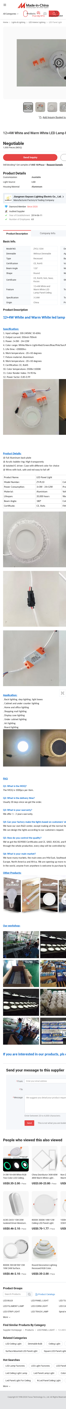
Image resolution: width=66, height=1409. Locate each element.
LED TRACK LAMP (39, 1311)
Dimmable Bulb (35, 1343)
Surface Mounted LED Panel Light (21, 1351)
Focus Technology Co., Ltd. (39, 1397)
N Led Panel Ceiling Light (49, 1380)
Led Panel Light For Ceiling (18, 1380)
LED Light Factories (40, 1365)
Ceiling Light (54, 1343)
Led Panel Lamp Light (44, 1373)
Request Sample (55, 164)
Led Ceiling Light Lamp (16, 1373)
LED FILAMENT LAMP (13, 1306)
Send (29, 1123)
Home (5, 22)
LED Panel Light (55, 22)
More (5, 1386)
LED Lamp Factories (15, 1365)
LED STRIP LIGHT (11, 1311)
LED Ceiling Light (13, 1343)
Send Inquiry (30, 157)
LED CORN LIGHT (39, 1306)
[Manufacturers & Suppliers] (33, 5)
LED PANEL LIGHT (40, 1300)
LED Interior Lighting (37, 22)
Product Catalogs (46, 1294)
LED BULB (8, 1300)
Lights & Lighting (18, 22)
